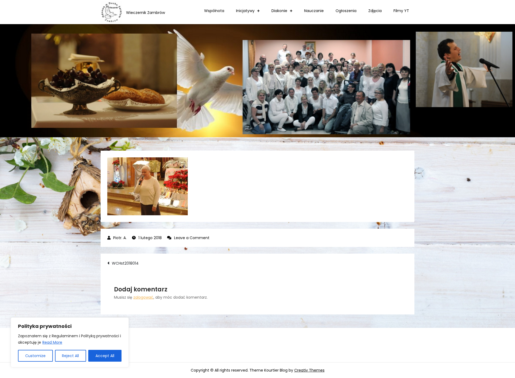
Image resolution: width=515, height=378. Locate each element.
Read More (52, 342)
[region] (70, 342)
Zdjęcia (375, 10)
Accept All (104, 355)
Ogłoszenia (346, 10)
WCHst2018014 (125, 263)
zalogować (143, 297)
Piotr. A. (120, 237)
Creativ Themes (309, 370)
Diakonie (279, 10)
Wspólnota (214, 10)
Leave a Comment (191, 237)
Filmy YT (401, 10)
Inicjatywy (245, 10)
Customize (35, 355)
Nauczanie (314, 10)
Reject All (70, 355)
